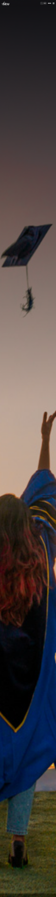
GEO (45, 3)
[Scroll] (28, 807)
